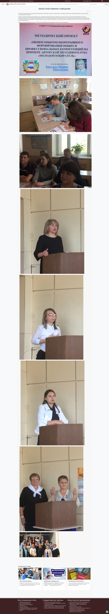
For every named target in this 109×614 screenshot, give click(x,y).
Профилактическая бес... (76, 581)
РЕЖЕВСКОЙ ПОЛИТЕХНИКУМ (17, 4)
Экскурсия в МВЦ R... (25, 581)
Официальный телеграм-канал (75, 606)
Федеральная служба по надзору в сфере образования (55, 605)
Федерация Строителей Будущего (26, 604)
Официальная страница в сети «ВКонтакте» (78, 603)
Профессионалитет (58, 4)
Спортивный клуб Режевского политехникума (28, 608)
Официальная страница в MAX (75, 611)
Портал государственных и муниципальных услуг (54, 606)
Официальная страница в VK (25, 602)
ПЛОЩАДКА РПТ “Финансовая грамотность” (28, 609)
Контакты (68, 1)
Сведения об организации (44, 4)
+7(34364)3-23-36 (87, 1)
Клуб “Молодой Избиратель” (25, 603)
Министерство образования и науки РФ (52, 602)
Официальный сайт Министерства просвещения (54, 608)
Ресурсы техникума (28, 1)
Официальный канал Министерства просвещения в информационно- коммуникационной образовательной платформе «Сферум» (79, 609)
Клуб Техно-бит (22, 605)
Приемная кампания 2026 (16, 1)
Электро (21, 610)
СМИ (52, 4)
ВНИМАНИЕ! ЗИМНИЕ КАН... (52, 581)
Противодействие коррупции (71, 4)
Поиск (106, 4)
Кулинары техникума (24, 606)
